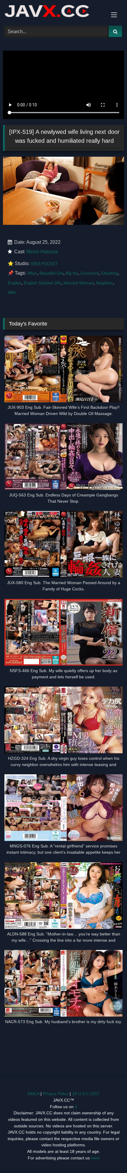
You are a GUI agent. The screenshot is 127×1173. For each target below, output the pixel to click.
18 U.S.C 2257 (86, 1093)
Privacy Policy (56, 1093)
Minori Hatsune (42, 251)
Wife (12, 292)
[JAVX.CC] (52, 12)
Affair (32, 273)
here (95, 1158)
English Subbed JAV (42, 283)
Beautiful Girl (51, 273)
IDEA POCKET (44, 263)
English (14, 283)
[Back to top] (108, 1155)
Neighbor (104, 283)
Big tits (72, 273)
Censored (89, 273)
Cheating (109, 273)
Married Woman (79, 283)
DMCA (33, 1093)
